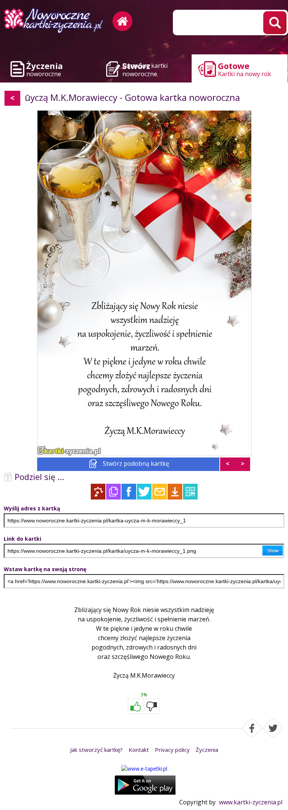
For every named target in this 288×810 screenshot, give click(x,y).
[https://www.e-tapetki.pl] (144, 768)
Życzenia (207, 749)
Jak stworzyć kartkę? (96, 749)
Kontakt (139, 749)
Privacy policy (172, 749)
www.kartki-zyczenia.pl (250, 802)
